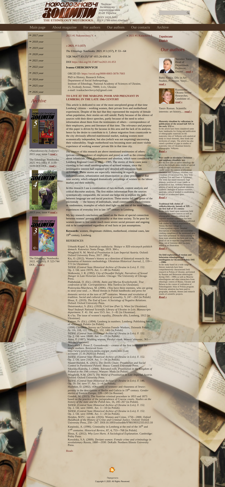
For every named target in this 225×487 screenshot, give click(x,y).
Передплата (112, 478)
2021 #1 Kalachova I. (141, 35)
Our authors (115, 27)
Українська (165, 36)
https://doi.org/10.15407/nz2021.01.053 (94, 61)
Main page (37, 27)
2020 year (37, 54)
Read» (69, 450)
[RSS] (112, 469)
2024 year (37, 79)
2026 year (37, 91)
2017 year (37, 35)
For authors (91, 27)
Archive (163, 27)
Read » (163, 151)
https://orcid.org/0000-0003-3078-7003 (103, 73)
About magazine (64, 27)
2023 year (37, 73)
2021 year (37, 60)
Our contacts (140, 27)
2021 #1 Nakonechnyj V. (80, 35)
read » (53, 154)
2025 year (37, 85)
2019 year (37, 47)
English (163, 40)
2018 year (37, 41)
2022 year (37, 66)
